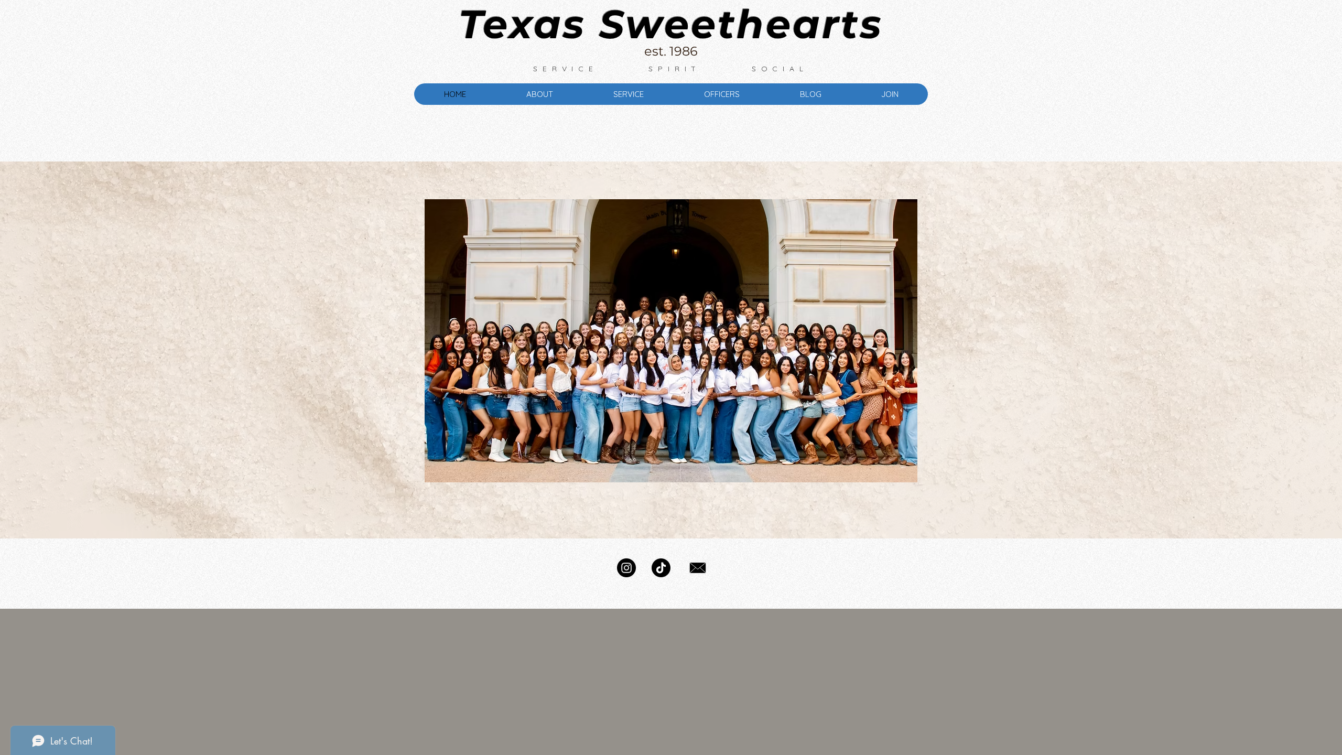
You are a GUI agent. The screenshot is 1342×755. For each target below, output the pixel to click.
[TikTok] (661, 567)
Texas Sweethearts (671, 24)
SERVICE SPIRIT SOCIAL (670, 68)
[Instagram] (626, 567)
